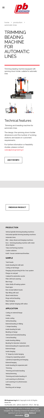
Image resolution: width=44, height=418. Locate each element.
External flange (10, 348)
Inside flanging (10, 351)
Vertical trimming (11, 373)
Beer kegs (9, 281)
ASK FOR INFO (13, 160)
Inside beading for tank (13, 329)
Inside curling (10, 318)
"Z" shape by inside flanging (15, 354)
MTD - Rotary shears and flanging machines (19, 240)
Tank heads (9, 262)
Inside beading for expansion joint (16, 365)
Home (7, 22)
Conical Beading (11, 337)
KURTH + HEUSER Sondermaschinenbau (17, 253)
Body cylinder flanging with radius (17, 304)
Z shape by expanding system (15, 357)
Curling (8, 315)
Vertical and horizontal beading (16, 335)
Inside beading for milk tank (15, 265)
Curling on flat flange (12, 268)
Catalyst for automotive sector (15, 276)
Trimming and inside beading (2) (16, 376)
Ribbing (8, 384)
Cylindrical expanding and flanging (17, 360)
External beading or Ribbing (14, 324)
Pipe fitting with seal (12, 293)
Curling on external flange (14, 313)
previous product (17, 207)
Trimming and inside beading (15, 371)
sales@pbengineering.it (14, 150)
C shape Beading (11, 326)
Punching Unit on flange (13, 387)
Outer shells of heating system (15, 284)
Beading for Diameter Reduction (16, 343)
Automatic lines (11, 237)
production (17, 22)
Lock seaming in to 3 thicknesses (16, 382)
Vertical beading (11, 321)
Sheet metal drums (12, 295)
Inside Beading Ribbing (13, 340)
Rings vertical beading (13, 298)
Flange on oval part (12, 273)
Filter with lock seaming (13, 279)
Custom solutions (11, 250)
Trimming (9, 368)
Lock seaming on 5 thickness (15, 379)
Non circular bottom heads (14, 290)
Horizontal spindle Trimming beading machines (21, 234)
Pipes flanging (10, 301)
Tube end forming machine (14, 248)
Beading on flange (11, 332)
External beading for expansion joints (17, 346)
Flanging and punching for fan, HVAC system (20, 270)
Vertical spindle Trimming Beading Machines (20, 232)
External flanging (11, 362)
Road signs (9, 287)
